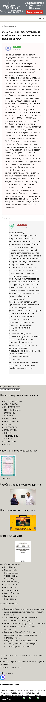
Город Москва (9, 567)
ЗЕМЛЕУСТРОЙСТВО (12, 407)
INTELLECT (8, 433)
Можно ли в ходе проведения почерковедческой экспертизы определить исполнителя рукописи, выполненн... (21, 644)
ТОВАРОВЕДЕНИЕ (11, 436)
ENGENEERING (9, 413)
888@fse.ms (34, 8)
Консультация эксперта (9, 604)
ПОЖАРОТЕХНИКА (11, 418)
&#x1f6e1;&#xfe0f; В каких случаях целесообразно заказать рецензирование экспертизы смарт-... (23, 635)
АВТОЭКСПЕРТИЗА (11, 421)
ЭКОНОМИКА (9, 424)
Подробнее (36, 696)
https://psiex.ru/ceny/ (16, 299)
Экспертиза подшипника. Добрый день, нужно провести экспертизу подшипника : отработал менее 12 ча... (24, 612)
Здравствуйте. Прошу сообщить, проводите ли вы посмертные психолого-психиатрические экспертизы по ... (24, 626)
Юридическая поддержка (10, 386)
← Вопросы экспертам (9, 26)
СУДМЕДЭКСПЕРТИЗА (13, 401)
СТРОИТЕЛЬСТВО (11, 404)
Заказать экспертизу (34, 12)
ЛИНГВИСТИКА (10, 427)
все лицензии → (6, 478)
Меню (42, 18)
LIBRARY (7, 444)
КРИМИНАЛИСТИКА (12, 410)
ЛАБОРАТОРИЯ (10, 442)
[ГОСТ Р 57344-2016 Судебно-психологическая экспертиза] (23, 561)
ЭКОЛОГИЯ (8, 439)
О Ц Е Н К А (8, 416)
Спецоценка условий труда (10, 667)
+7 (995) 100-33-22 (34, 5)
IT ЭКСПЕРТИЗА (10, 430)
